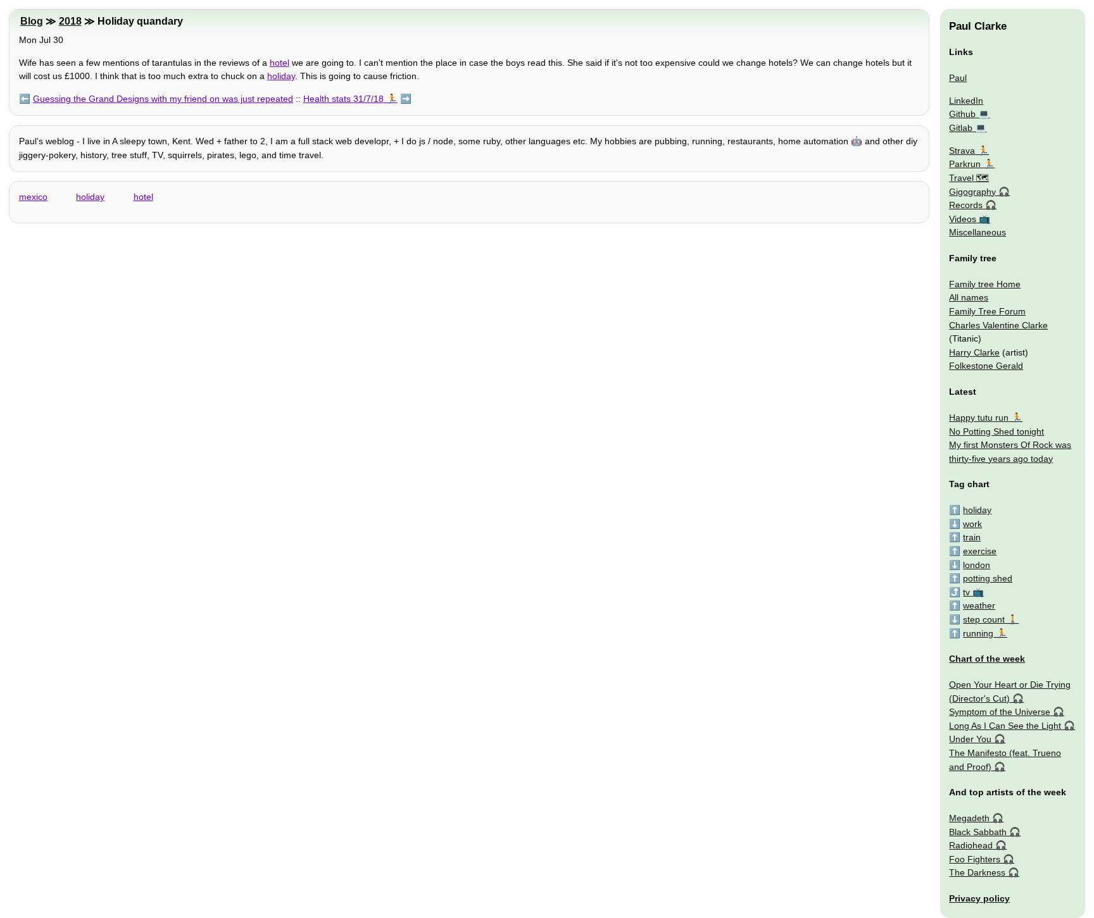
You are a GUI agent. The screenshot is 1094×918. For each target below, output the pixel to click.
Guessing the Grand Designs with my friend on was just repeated (163, 99)
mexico (33, 197)
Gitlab (960, 128)
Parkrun (965, 164)
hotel (279, 63)
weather (979, 605)
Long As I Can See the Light (1005, 726)
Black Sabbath (978, 832)
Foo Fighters (974, 859)
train (972, 537)
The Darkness (977, 872)
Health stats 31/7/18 (343, 99)
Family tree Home (985, 284)
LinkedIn (966, 101)
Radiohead (971, 845)
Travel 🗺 (969, 178)
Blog (31, 21)
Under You (970, 739)
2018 (70, 21)
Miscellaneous (977, 232)
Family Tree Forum (987, 311)
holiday (281, 76)
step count (984, 619)
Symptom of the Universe (999, 712)
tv (966, 592)
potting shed (987, 578)
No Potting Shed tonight (996, 431)
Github (962, 114)
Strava (962, 151)
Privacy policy (979, 898)
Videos (962, 219)
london (976, 565)
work (972, 524)
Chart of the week (987, 659)
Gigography (972, 192)
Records (966, 205)
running (978, 633)
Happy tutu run (979, 417)
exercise (980, 551)
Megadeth (969, 818)
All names (968, 297)
